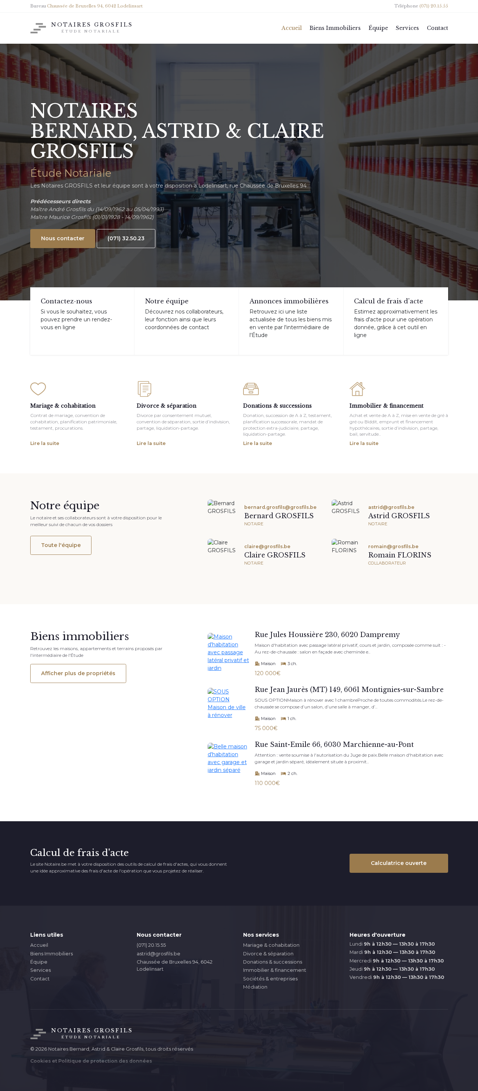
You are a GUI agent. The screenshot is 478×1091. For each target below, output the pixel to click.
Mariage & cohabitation (271, 945)
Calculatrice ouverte (398, 863)
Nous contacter (62, 238)
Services (40, 970)
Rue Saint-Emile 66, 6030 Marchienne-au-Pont (334, 745)
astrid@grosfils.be (391, 507)
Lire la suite (44, 443)
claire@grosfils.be (267, 546)
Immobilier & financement (274, 970)
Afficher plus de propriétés (78, 673)
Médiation (255, 987)
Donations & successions (272, 962)
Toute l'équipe (61, 545)
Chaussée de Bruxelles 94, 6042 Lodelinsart (174, 965)
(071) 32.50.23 (126, 238)
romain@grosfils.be (393, 546)
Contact (40, 979)
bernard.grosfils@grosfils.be (280, 507)
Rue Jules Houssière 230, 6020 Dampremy (327, 635)
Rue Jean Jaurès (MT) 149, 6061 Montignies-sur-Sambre (349, 690)
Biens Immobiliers (51, 953)
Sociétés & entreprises (270, 979)
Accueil (39, 945)
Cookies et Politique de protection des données (91, 1061)
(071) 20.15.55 (151, 945)
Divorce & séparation (268, 953)
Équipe (38, 962)
